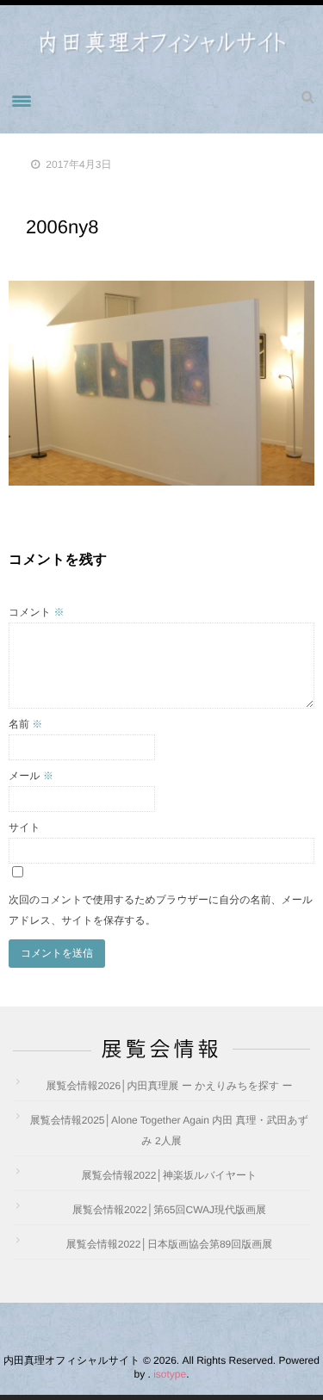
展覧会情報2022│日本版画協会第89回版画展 (169, 1244)
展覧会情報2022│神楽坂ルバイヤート (170, 1175)
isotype (169, 1374)
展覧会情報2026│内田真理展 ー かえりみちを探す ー (169, 1086)
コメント (36, 612)
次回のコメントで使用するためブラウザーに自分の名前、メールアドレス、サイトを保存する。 (161, 910)
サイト (24, 827)
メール (31, 776)
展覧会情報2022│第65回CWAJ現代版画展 (169, 1210)
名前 (25, 724)
